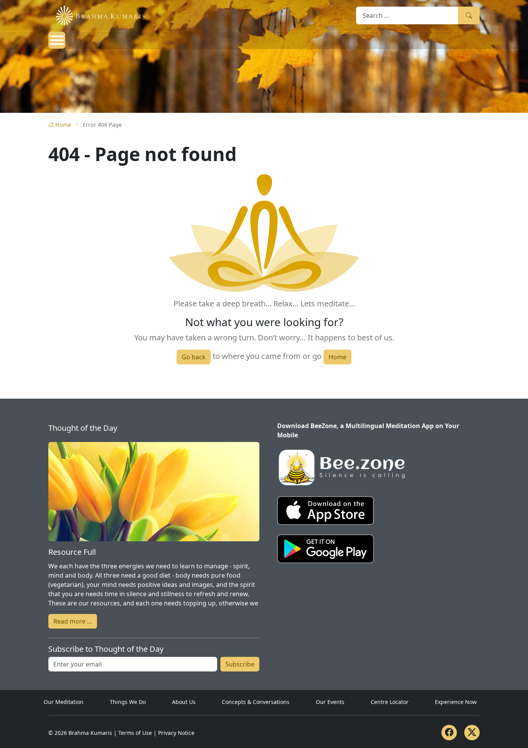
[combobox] (407, 15)
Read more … (72, 621)
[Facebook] (449, 732)
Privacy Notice (176, 732)
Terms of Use (135, 732)
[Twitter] (472, 732)
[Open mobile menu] (56, 40)
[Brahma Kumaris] (96, 14)
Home (63, 124)
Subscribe (239, 664)
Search (469, 15)
